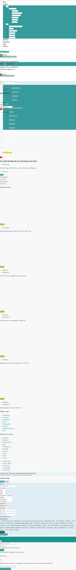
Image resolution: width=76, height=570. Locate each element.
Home (4, 2)
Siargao (5, 458)
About (4, 44)
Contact (5, 46)
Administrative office (49, 521)
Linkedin (18, 473)
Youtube (34, 473)
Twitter (6, 473)
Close (7, 481)
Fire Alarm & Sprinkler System (60, 523)
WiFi (6, 530)
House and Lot (13, 31)
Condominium (12, 8)
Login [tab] (4, 538)
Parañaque (15, 19)
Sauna (55, 528)
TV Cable (70, 528)
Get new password (5, 569)
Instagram (22, 473)
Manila (4, 453)
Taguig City (15, 17)
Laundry (44, 525)
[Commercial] (6, 499)
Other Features (4, 519)
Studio (4, 422)
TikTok (10, 473)
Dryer (50, 523)
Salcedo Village (7, 463)
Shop (4, 430)
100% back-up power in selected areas (11, 521)
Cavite (4, 455)
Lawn (49, 525)
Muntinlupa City (16, 15)
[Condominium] (6, 501)
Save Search (4, 534)
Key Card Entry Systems (35, 525)
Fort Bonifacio (6, 465)
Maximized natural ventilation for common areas (17, 528)
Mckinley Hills (6, 470)
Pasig (4, 444)
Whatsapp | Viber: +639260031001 (9, 61)
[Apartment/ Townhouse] (6, 496)
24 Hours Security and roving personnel (33, 521)
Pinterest (27, 473)
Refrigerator (50, 528)
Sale (7, 24)
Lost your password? (14, 548)
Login (2, 550)
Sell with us (6, 42)
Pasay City (14, 22)
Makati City (15, 11)
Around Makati (6, 468)
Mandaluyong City (17, 13)
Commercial (12, 37)
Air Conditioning (60, 521)
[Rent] (2, 490)
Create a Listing (4, 51)
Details (1, 175)
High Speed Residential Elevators (19, 525)
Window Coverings (14, 530)
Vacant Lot (12, 33)
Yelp (31, 473)
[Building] (6, 497)
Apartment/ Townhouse (15, 26)
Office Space (6, 419)
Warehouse (12, 35)
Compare (2, 481)
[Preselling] (2, 488)
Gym (8, 525)
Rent (7, 6)
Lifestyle (5, 39)
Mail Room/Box (56, 525)
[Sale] (2, 492)
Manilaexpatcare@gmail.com (7, 63)
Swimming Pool (62, 528)
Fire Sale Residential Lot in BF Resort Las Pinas (18, 161)
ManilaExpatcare (4, 177)
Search (2, 532)
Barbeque (67, 521)
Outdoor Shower (41, 528)
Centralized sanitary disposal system (23, 523)
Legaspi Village (7, 461)
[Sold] (2, 493)
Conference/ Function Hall (40, 523)
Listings (5, 4)
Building (11, 28)
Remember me (5, 548)
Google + (14, 473)
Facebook (2, 473)
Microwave (33, 528)
